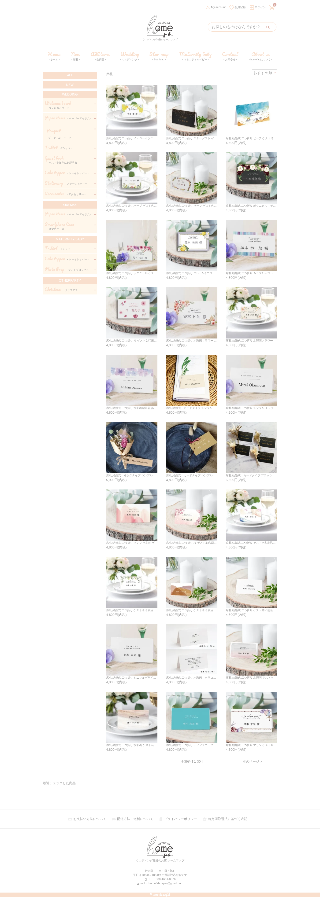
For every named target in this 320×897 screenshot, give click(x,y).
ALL (70, 75)
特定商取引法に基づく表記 (225, 819)
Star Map (70, 205)
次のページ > (252, 761)
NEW (70, 85)
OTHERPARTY (70, 280)
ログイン (257, 7)
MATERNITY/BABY (70, 239)
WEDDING (70, 94)
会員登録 (237, 7)
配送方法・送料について (132, 819)
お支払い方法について (87, 819)
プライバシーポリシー (178, 819)
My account (215, 7)
